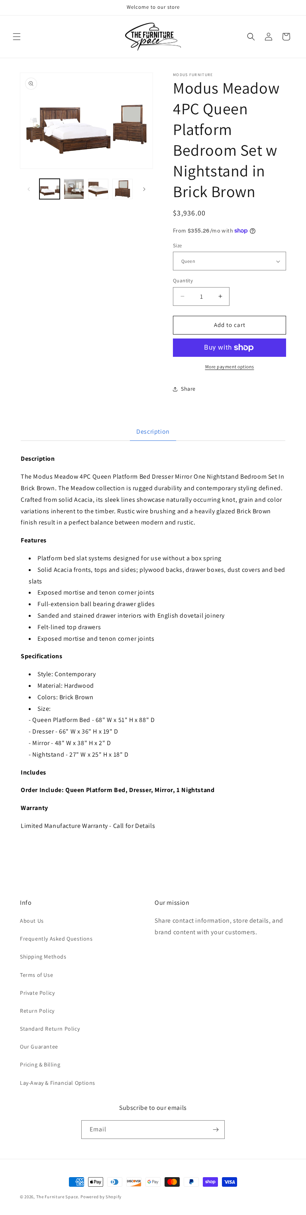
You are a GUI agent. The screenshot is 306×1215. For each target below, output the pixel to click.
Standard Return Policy (50, 1028)
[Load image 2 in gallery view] (74, 189)
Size (177, 245)
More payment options (229, 367)
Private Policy (37, 992)
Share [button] (188, 388)
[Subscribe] (215, 1129)
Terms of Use (36, 974)
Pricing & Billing (40, 1064)
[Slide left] (28, 189)
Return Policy (37, 1010)
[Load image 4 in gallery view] (122, 189)
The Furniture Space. (58, 1196)
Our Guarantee (39, 1046)
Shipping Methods (43, 956)
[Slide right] (144, 189)
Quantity (183, 280)
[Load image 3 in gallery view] (98, 189)
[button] (17, 36)
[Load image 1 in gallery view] (49, 189)
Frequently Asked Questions (56, 938)
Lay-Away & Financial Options (57, 1082)
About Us (32, 920)
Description (153, 431)
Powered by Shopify (101, 1196)
